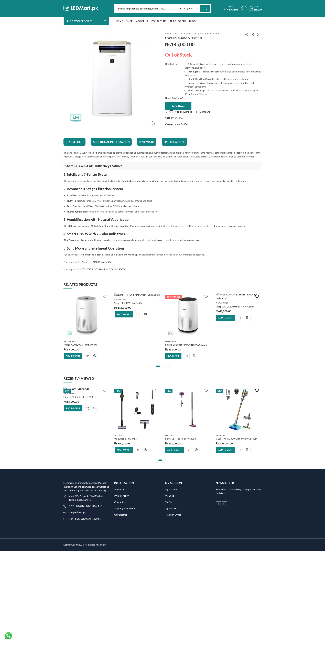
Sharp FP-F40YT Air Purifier (128, 303)
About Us (119, 489)
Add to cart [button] (73, 356)
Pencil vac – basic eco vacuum (180, 438)
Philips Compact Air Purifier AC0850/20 (186, 344)
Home (168, 33)
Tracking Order (173, 514)
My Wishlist (171, 508)
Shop (176, 33)
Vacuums (118, 435)
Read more (173, 356)
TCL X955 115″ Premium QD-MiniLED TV (104, 269)
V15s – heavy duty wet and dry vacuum (236, 438)
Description (74, 141)
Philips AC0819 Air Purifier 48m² (80, 344)
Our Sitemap (121, 514)
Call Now (179, 106)
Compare (87, 356)
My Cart (169, 502)
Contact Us (120, 502)
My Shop (169, 495)
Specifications (174, 141)
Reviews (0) (146, 141)
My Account (171, 489)
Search (205, 8)
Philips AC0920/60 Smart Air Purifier (235, 306)
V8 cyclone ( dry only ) (125, 438)
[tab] (74, 142)
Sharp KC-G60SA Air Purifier (97, 262)
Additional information (111, 141)
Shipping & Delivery (124, 508)
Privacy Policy (121, 495)
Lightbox (154, 123)
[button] (158, 366)
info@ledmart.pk (77, 512)
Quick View (95, 356)
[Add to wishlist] (105, 296)
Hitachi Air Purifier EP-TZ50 (78, 397)
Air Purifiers (186, 33)
